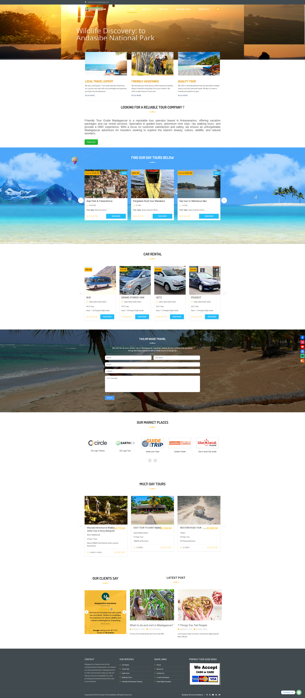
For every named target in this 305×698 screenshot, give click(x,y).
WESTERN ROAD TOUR (190, 527)
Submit (109, 398)
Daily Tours (125, 673)
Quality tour (187, 81)
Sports (205, 629)
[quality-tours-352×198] (199, 64)
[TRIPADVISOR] (302, 356)
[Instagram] (302, 342)
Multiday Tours (183, 9)
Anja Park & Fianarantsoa (99, 201)
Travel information (155, 629)
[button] (124, 612)
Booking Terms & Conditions (192, 695)
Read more (90, 95)
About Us (160, 669)
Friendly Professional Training (132, 681)
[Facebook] (302, 337)
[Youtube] (302, 347)
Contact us (203, 9)
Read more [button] (105, 624)
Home (132, 9)
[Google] (302, 351)
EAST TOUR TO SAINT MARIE (147, 527)
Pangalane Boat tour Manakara (149, 201)
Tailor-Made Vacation (164, 681)
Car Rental (125, 665)
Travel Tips (125, 669)
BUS (88, 297)
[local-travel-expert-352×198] (106, 64)
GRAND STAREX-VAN (132, 297)
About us (147, 9)
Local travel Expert (99, 81)
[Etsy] (302, 361)
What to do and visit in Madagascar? (151, 625)
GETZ (159, 297)
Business (199, 629)
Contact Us (160, 673)
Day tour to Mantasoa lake (193, 201)
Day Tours (163, 9)
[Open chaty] (299, 692)
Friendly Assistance (145, 81)
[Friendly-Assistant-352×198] (152, 64)
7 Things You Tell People (192, 625)
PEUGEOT (196, 297)
